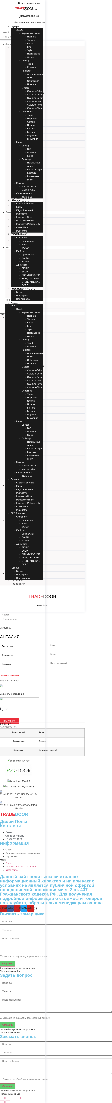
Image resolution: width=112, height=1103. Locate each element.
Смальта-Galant (35, 98)
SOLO (25, 272)
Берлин (31, 132)
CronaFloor (21, 237)
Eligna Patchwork (24, 210)
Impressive (21, 214)
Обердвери (27, 111)
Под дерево (22, 295)
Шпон (19, 142)
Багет (30, 43)
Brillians (31, 129)
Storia (30, 156)
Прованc (31, 37)
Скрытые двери (24, 193)
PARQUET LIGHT (30, 278)
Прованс (31, 125)
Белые (19, 292)
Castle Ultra (22, 227)
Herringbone (28, 241)
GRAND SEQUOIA (31, 275)
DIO (29, 149)
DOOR (24, 8)
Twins (30, 115)
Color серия (33, 81)
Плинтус (16, 289)
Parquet (25, 261)
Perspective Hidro (25, 220)
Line (29, 47)
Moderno (31, 67)
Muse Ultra (21, 231)
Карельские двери (31, 33)
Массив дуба (28, 190)
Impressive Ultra (24, 217)
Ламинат (17, 200)
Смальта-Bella (34, 91)
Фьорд (30, 57)
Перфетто (32, 118)
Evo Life (26, 258)
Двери (15, 26)
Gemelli (31, 122)
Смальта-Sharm (35, 108)
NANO (25, 244)
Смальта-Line (34, 101)
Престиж (31, 84)
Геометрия (32, 139)
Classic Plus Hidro (25, 203)
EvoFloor (20, 251)
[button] (24, 302)
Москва (25, 88)
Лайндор (26, 71)
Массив (20, 183)
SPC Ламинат (19, 234)
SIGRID (25, 268)
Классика (31, 173)
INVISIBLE (27, 197)
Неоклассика (33, 54)
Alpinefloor (21, 265)
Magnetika (32, 135)
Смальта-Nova (34, 105)
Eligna (19, 207)
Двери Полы (24, 17)
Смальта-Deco (34, 94)
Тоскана (31, 40)
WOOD (25, 248)
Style (29, 50)
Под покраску (23, 299)
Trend (30, 64)
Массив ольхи (29, 186)
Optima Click (28, 255)
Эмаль (19, 30)
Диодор (25, 60)
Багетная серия (35, 169)
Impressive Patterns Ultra (28, 224)
